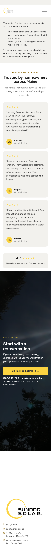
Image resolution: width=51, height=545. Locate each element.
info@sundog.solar (15, 529)
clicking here (27, 56)
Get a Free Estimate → (25, 370)
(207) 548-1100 (13, 524)
